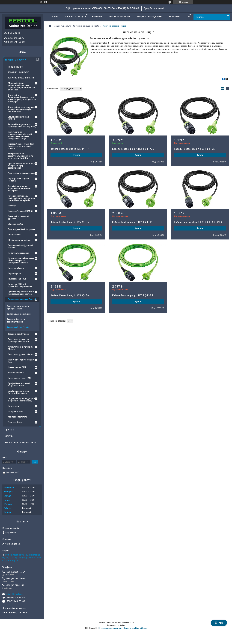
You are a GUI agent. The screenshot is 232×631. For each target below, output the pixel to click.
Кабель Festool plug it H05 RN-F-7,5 (71, 222)
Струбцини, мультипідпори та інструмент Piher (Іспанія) (22, 399)
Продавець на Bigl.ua (116, 625)
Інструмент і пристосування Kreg (21, 360)
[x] (227, 79)
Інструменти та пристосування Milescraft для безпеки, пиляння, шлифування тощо (20, 135)
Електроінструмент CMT (19, 378)
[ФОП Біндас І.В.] (23, 22)
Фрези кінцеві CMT (17, 367)
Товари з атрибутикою (18, 334)
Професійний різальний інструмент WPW (19, 384)
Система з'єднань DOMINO (20, 211)
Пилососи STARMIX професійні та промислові (20, 285)
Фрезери (12, 205)
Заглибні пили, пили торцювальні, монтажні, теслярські (19, 188)
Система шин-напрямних (18, 314)
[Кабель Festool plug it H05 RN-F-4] (76, 115)
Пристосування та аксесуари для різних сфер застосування (21, 165)
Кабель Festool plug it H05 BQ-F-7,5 (132, 295)
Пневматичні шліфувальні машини (20, 246)
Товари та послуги (75, 16)
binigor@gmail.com (14, 594)
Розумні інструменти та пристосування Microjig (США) (22, 125)
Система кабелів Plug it (18, 327)
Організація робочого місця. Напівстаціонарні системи (21, 292)
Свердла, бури (15, 422)
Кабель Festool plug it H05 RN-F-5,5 (194, 148)
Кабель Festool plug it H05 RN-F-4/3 (133, 148)
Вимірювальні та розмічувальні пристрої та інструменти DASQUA (20, 155)
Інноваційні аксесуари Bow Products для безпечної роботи (21, 146)
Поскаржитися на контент (110, 628)
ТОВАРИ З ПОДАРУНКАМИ (21, 77)
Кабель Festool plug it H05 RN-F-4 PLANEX (198, 222)
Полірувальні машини (18, 253)
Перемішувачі (14, 273)
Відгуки (9, 436)
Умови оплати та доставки (20, 442)
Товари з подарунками (149, 16)
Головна (53, 16)
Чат (221, 623)
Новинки (97, 16)
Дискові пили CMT (16, 372)
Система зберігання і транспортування (16, 320)
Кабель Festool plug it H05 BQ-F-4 (70, 295)
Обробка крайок (15, 224)
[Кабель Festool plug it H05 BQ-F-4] (76, 262)
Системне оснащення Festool (87, 26)
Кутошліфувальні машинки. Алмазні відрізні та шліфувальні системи (21, 260)
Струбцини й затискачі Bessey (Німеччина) (18, 392)
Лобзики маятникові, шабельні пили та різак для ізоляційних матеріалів (21, 198)
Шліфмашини (14, 234)
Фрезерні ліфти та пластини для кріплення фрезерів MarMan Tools (21, 109)
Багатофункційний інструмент (22, 229)
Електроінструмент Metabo (21, 354)
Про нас (9, 429)
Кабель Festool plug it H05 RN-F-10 (132, 222)
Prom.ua (130, 622)
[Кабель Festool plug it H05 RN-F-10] (138, 189)
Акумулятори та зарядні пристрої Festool (18, 307)
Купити (76, 155)
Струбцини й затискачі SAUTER (18, 117)
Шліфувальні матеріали (19, 240)
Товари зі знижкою (119, 16)
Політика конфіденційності (135, 628)
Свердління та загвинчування (22, 173)
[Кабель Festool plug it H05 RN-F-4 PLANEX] (200, 189)
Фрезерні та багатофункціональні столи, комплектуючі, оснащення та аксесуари (22, 98)
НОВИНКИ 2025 (15, 67)
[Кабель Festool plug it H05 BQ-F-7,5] (138, 262)
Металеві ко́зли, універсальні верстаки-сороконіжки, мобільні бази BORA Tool (21, 86)
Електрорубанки (16, 268)
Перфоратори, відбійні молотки (18, 179)
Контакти (174, 16)
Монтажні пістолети (17, 416)
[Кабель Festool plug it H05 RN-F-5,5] (200, 115)
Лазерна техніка (15, 411)
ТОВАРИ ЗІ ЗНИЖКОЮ (18, 72)
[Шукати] (227, 17)
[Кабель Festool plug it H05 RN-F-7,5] (76, 189)
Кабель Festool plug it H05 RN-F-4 (70, 148)
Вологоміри (13, 406)
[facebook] (223, 79)
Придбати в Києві (154, 8)
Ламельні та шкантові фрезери (18, 217)
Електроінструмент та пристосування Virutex (18, 340)
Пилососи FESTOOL (17, 278)
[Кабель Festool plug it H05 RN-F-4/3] (138, 115)
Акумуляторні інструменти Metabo (20, 348)
